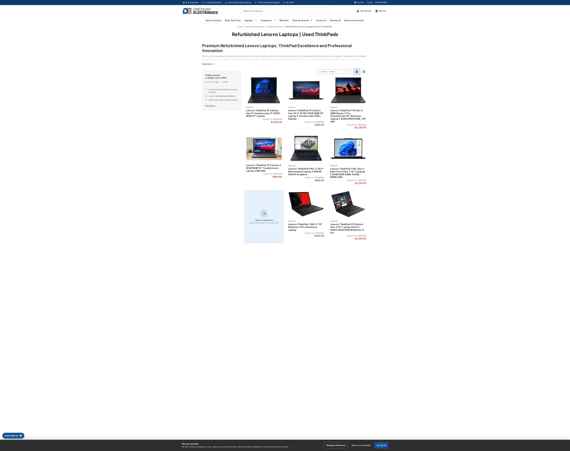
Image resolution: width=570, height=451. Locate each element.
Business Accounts (354, 20)
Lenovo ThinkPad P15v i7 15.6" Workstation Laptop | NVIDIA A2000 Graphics (306, 171)
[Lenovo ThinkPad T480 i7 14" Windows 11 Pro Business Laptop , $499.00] (306, 204)
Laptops (248, 20)
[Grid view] (356, 71)
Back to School (213, 20)
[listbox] (339, 71)
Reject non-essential (361, 445)
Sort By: (324, 71)
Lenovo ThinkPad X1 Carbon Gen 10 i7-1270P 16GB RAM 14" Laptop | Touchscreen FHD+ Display (306, 114)
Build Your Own (233, 20)
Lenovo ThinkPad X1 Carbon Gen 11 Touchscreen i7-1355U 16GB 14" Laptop (263, 113)
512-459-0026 (381, 2)
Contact (370, 2)
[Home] (200, 11)
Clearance (321, 20)
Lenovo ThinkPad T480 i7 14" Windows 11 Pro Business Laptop (305, 227)
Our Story (209, 106)
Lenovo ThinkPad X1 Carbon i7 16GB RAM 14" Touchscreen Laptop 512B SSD (263, 168)
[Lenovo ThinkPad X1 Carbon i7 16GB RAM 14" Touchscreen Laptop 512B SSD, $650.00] (264, 148)
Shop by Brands (300, 20)
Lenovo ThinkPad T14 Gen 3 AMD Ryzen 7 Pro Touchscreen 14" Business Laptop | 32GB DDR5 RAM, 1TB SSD (348, 116)
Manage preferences (335, 445)
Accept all (381, 445)
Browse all (335, 20)
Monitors (284, 20)
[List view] (364, 71)
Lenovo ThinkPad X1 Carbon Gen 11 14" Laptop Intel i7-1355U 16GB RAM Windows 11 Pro (347, 228)
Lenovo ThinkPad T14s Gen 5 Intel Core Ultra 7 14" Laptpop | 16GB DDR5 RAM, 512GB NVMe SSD (347, 172)
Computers (266, 20)
